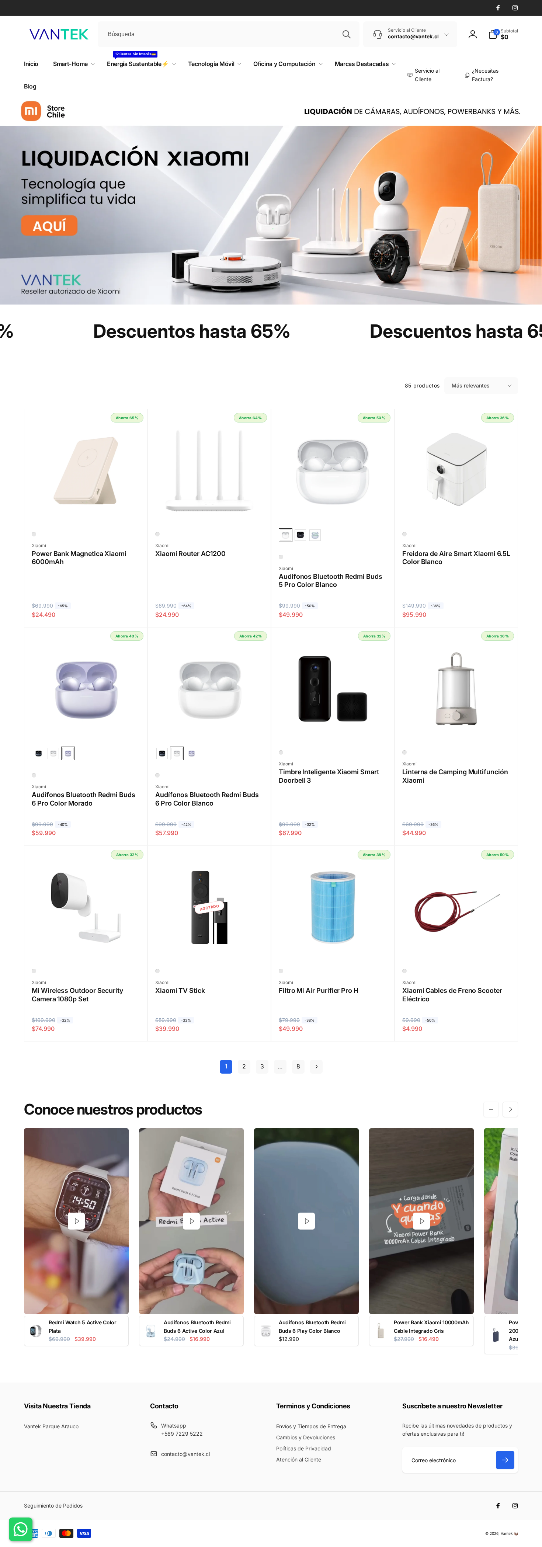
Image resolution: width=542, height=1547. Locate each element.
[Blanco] (34, 534)
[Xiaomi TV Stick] (210, 948)
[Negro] (281, 752)
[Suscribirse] (505, 1460)
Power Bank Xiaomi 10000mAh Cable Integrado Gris (431, 1326)
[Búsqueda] (346, 34)
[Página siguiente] (316, 1067)
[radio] (285, 535)
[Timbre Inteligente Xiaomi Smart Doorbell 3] (333, 729)
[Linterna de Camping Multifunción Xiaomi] (457, 729)
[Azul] (281, 971)
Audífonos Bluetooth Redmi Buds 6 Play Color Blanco (312, 1326)
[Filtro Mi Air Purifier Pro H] (333, 948)
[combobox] (228, 34)
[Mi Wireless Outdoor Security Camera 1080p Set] (86, 948)
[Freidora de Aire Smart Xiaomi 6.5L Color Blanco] (457, 511)
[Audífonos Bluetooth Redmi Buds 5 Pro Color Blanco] (333, 511)
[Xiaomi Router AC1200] (210, 511)
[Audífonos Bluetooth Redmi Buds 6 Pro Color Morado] (86, 729)
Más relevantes (471, 385)
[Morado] (34, 775)
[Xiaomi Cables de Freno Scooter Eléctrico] (457, 948)
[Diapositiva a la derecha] (510, 1109)
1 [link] (226, 1066)
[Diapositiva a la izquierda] (491, 1109)
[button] (503, 34)
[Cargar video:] (76, 1221)
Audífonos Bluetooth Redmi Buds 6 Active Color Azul (197, 1326)
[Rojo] (404, 971)
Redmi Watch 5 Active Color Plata (83, 1326)
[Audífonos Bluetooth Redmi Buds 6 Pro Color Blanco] (210, 729)
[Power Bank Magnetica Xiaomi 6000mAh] (86, 511)
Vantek (507, 1533)
